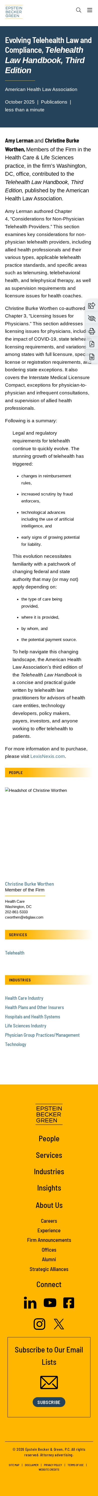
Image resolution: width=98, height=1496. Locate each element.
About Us (49, 1204)
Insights (49, 1187)
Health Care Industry (24, 998)
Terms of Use (76, 1465)
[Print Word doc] (91, 356)
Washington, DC (18, 906)
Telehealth (14, 953)
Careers (49, 1220)
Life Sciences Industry (25, 1025)
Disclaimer (31, 1465)
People (49, 1138)
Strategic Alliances (49, 1269)
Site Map (14, 1465)
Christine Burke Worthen (29, 884)
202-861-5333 (16, 912)
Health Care (15, 901)
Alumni (49, 1259)
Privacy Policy (53, 1465)
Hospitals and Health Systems (32, 1016)
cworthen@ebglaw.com (24, 917)
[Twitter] (59, 1327)
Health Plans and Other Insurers (34, 1007)
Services (49, 1154)
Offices (49, 1249)
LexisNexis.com (47, 756)
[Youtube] (50, 1307)
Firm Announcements (49, 1240)
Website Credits (49, 1469)
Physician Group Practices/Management (42, 1035)
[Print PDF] (91, 343)
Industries (49, 1171)
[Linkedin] (30, 1307)
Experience (49, 1230)
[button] (91, 305)
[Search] (78, 10)
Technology (15, 1044)
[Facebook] (68, 1306)
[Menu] (89, 11)
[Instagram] (40, 1328)
